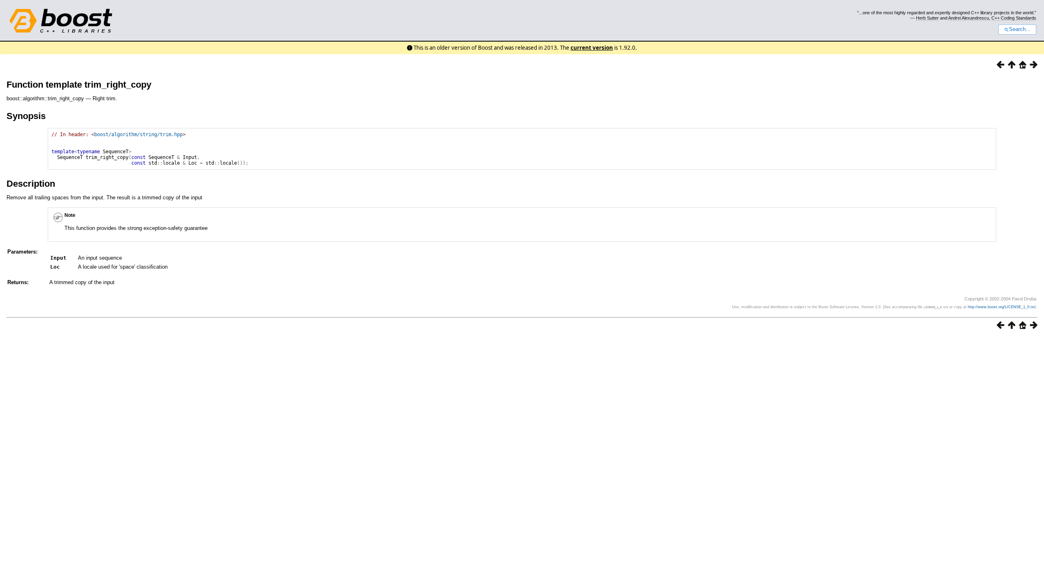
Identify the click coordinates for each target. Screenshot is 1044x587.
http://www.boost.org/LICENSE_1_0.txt (1001, 307)
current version (592, 47)
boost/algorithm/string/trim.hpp (138, 134)
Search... (1020, 29)
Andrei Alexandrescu (968, 17)
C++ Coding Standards (1013, 17)
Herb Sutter (927, 17)
